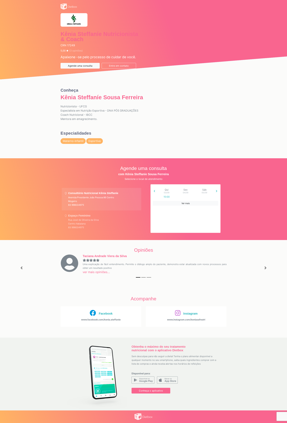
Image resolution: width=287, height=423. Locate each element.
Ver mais (185, 203)
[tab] (101, 199)
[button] (21, 268)
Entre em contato (119, 65)
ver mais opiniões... (96, 272)
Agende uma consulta (80, 65)
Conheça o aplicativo (151, 390)
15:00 (167, 196)
